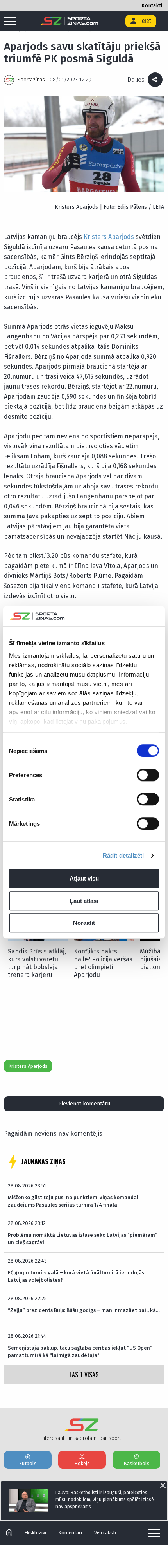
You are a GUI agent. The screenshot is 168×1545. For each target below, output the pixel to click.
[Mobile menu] (12, 21)
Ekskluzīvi (35, 1533)
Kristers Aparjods (109, 237)
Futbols (28, 1463)
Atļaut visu (84, 879)
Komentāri (70, 1533)
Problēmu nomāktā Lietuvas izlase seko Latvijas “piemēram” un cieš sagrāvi (82, 1238)
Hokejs (82, 1463)
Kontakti (151, 5)
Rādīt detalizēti (123, 855)
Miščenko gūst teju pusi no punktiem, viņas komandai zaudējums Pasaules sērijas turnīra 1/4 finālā (73, 1200)
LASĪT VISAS (84, 1374)
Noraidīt (84, 923)
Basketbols (136, 1463)
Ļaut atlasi (84, 900)
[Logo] (69, 21)
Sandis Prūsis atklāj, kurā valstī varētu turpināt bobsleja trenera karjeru (37, 963)
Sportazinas (31, 79)
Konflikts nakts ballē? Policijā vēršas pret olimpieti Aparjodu (103, 963)
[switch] (148, 775)
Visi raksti (105, 1533)
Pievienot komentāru (84, 1103)
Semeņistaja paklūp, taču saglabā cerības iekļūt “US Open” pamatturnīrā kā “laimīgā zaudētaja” (80, 1351)
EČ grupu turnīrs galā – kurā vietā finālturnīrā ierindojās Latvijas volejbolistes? (76, 1276)
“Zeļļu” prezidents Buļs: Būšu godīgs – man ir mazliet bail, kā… (84, 1310)
